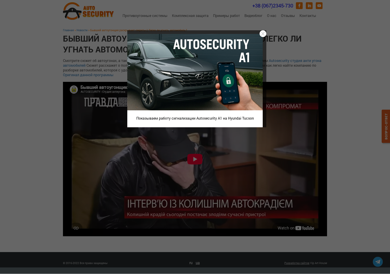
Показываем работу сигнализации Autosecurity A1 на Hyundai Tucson (195, 118)
